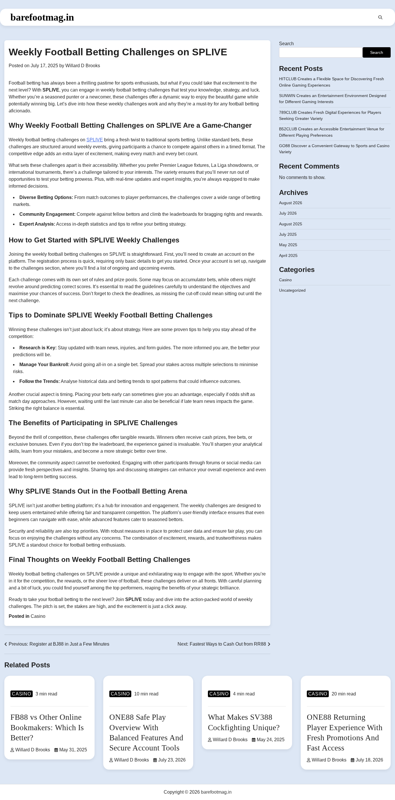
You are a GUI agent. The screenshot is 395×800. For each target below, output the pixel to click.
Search (286, 43)
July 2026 (288, 213)
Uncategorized (292, 290)
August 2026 (290, 202)
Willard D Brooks (82, 65)
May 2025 (288, 244)
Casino (38, 616)
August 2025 (290, 224)
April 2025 (288, 255)
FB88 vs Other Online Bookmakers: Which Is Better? (47, 727)
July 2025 (288, 234)
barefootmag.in (42, 17)
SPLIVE (94, 139)
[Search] (380, 17)
